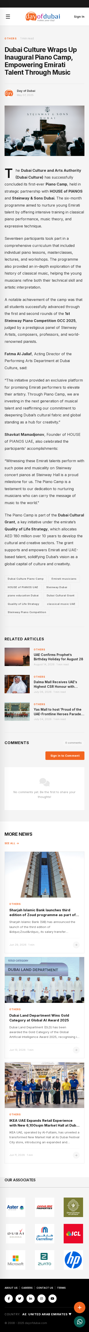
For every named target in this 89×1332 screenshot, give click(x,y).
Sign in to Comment (64, 755)
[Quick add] (79, 1307)
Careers (27, 1288)
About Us (11, 1288)
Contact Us (45, 1288)
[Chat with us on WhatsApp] (79, 1321)
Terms (61, 1288)
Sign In (79, 16)
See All (10, 843)
